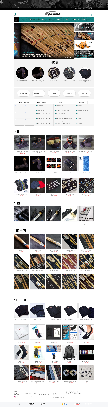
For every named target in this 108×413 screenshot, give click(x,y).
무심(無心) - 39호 (21, 250)
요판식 (78, 113)
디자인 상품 (84, 93)
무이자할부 (69, 93)
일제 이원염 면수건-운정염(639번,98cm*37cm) (86, 173)
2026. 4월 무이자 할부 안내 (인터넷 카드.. (43, 123)
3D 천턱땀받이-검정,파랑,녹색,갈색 (21, 194)
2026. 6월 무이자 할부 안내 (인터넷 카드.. (43, 118)
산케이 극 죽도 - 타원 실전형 (53, 291)
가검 (67, 19)
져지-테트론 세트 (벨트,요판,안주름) (86, 319)
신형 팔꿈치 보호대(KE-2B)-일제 (70, 341)
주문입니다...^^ (79, 108)
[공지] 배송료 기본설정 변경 (41, 115)
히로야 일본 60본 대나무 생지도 (53, 151)
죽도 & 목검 (32, 19)
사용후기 (54, 93)
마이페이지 (84, 8)
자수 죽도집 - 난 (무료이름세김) (54, 381)
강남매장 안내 (23, 93)
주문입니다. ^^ (79, 105)
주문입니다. (79, 115)
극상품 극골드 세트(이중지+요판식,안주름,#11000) (21, 320)
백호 (70, 223)
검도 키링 (86, 381)
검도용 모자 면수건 (37, 194)
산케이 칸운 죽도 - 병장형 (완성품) (21, 270)
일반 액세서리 (76, 19)
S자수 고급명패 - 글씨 (53, 80)
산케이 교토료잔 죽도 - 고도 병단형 (70, 291)
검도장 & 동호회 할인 (39, 93)
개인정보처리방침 (17, 394)
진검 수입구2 (86, 223)
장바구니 (92, 8)
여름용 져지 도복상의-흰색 (21, 341)
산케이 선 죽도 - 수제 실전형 (86, 250)
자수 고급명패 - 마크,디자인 (86, 194)
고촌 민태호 (79, 118)
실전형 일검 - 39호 (38, 250)
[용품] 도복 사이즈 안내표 (60, 105)
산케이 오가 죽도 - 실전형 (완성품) (86, 270)
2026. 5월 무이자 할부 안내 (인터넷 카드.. (43, 121)
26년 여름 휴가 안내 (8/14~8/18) (42, 108)
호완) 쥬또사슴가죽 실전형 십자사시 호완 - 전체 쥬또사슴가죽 (38, 81)
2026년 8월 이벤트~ (40, 105)
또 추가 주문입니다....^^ (81, 121)
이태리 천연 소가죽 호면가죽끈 (54, 172)
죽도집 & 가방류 (41, 19)
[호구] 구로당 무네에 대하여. (60, 108)
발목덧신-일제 (21, 361)
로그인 (76, 8)
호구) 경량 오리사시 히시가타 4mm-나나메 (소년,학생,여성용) (37, 152)
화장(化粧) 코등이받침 (86, 361)
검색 (91, 15)
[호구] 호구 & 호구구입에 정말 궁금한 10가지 (63, 110)
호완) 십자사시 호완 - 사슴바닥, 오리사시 (86, 151)
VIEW (77, 390)
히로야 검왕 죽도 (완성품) (54, 250)
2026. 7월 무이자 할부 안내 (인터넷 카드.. (43, 113)
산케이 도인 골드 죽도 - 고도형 (70, 270)
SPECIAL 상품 (84, 19)
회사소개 (15, 390)
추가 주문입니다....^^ (80, 123)
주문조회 (88, 8)
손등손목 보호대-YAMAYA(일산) (53, 341)
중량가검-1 (38, 223)
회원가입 (79, 8)
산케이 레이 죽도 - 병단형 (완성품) (37, 291)
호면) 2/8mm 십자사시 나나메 (70, 151)
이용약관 (15, 393)
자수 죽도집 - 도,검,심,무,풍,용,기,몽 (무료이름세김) (38, 382)
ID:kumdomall (19, 396)
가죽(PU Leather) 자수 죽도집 (69, 80)
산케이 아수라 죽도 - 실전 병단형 (37, 270)
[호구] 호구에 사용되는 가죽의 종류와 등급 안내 (63, 123)
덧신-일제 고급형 (86, 341)
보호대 (58, 19)
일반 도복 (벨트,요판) (37, 319)
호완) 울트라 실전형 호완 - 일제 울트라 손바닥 (22, 81)
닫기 (93, 2)
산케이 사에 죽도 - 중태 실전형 (70, 250)
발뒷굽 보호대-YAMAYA (38, 361)
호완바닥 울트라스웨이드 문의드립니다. (83, 110)
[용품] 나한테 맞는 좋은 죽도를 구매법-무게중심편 (64, 118)
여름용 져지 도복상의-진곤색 (70, 319)
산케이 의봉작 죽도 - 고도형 (86, 291)
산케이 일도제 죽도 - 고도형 (53, 270)
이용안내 (15, 391)
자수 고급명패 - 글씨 (53, 194)
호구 (23, 19)
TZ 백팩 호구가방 (70, 361)
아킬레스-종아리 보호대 (54, 361)
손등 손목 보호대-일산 (37, 341)
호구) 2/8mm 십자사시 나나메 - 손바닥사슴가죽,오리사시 (21, 152)
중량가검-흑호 (21, 223)
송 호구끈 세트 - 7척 (70, 172)
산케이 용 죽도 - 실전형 (21, 291)
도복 (49, 19)
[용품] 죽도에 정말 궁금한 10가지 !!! (61, 113)
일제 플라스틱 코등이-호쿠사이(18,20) (70, 381)
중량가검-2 (54, 223)
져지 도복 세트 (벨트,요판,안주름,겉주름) (85, 81)
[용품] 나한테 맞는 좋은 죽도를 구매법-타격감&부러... (64, 115)
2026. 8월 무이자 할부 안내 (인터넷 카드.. (43, 110)
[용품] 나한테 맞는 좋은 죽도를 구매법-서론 (63, 121)
